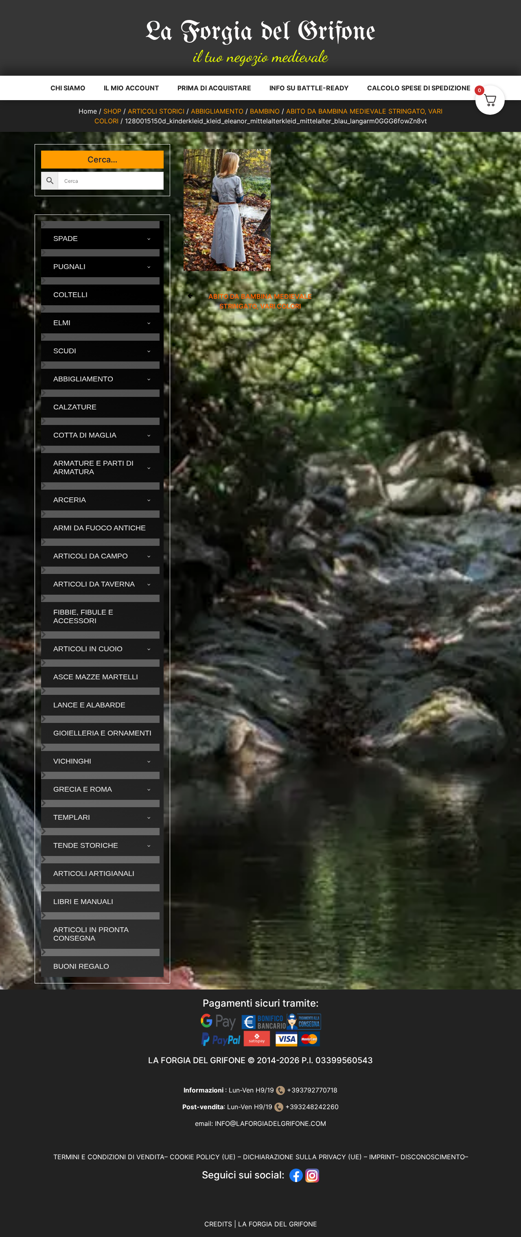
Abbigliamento (217, 111)
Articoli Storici (156, 111)
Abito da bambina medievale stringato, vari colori (260, 301)
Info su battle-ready (309, 88)
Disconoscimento (433, 1157)
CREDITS (219, 1224)
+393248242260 (311, 1107)
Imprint (382, 1157)
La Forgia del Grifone (260, 32)
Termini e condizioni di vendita (108, 1157)
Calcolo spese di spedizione (419, 88)
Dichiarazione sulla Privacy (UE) (302, 1157)
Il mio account (131, 88)
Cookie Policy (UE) (203, 1157)
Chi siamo (67, 88)
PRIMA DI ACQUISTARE (214, 88)
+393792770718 (311, 1090)
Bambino (265, 111)
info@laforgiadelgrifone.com (270, 1123)
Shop (112, 111)
